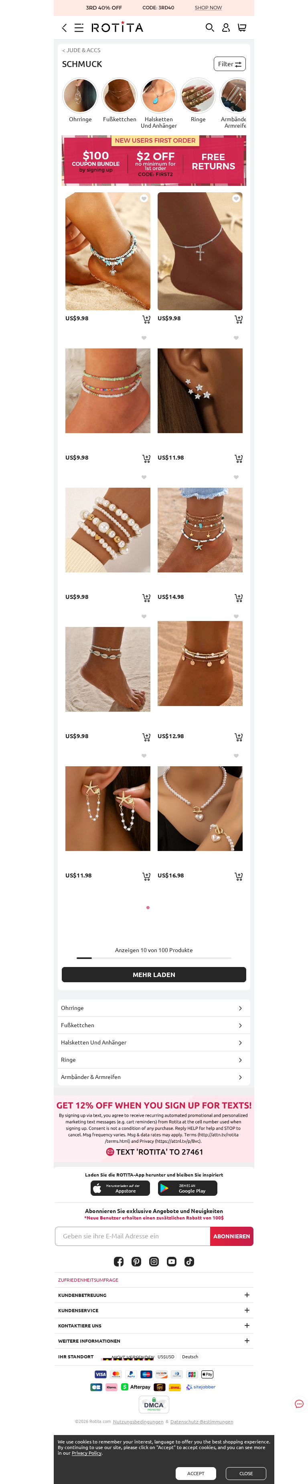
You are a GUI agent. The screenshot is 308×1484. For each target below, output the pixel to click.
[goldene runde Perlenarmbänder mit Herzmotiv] (107, 530)
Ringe (68, 1060)
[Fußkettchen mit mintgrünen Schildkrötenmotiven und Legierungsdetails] (107, 669)
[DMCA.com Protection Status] (154, 1405)
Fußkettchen (77, 1025)
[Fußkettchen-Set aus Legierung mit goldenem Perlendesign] (200, 669)
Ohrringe (72, 1008)
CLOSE (246, 1473)
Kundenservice (78, 1310)
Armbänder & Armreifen (91, 1077)
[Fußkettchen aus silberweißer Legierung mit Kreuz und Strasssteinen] (200, 251)
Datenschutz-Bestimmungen (201, 1421)
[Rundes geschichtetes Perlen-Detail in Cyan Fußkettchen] (107, 251)
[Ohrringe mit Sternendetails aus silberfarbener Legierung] (200, 391)
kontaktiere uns (79, 1325)
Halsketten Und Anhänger (93, 1042)
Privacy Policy (86, 1453)
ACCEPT (196, 1473)
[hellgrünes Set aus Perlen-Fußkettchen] (107, 391)
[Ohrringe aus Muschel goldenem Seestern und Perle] (107, 808)
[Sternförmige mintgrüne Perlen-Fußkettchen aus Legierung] (200, 530)
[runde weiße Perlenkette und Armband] (200, 808)
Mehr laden (154, 974)
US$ (162, 1356)
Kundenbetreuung (82, 1295)
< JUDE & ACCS (81, 50)
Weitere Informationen (89, 1341)
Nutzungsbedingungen (138, 1421)
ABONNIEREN (231, 1236)
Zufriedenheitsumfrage (88, 1279)
